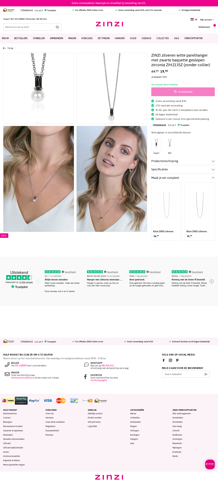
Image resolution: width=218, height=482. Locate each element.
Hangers (120, 38)
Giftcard (7, 443)
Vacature (49, 417)
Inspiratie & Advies (11, 460)
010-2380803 (20, 19)
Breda (175, 456)
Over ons (49, 413)
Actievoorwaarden (11, 456)
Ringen (72, 38)
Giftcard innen (94, 422)
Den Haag (177, 426)
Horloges (87, 38)
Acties (6, 452)
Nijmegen (177, 447)
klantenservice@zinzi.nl (22, 377)
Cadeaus (146, 38)
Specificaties (159, 169)
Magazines (50, 426)
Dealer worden (95, 417)
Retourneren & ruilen (13, 426)
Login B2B (92, 426)
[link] (207, 20)
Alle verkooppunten (182, 413)
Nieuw (5, 38)
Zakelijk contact (95, 413)
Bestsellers (21, 38)
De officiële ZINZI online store (89, 10)
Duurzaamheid (52, 430)
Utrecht (176, 430)
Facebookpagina (98, 380)
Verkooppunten (193, 38)
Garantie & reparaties (13, 430)
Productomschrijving (164, 161)
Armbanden (56, 38)
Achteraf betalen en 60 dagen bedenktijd (191, 341)
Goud (133, 38)
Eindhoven (177, 435)
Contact (7, 417)
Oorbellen (39, 38)
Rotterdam (178, 422)
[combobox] (32, 27)
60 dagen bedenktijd (190, 10)
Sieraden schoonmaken (13, 439)
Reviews (49, 435)
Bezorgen (7, 422)
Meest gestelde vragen (14, 464)
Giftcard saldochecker (13, 447)
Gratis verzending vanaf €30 (140, 341)
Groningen (177, 439)
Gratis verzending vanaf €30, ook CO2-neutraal (140, 10)
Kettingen (104, 38)
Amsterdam (178, 417)
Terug (10, 48)
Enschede (177, 452)
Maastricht (177, 443)
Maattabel (8, 435)
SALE (176, 38)
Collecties (163, 38)
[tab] (183, 161)
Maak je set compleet (165, 177)
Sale (132, 443)
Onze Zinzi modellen (55, 422)
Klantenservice (10, 413)
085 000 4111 (41, 19)
